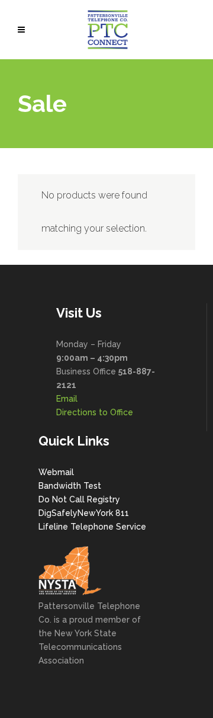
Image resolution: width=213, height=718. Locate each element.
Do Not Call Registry (79, 499)
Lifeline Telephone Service (92, 526)
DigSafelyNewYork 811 (83, 513)
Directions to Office (94, 412)
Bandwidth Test (69, 486)
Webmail (56, 472)
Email (67, 398)
